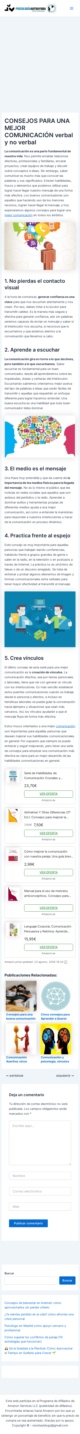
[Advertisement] (40, 59)
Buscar (9, 1273)
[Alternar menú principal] (71, 8)
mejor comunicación (19, 215)
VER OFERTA (49, 794)
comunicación (65, 726)
